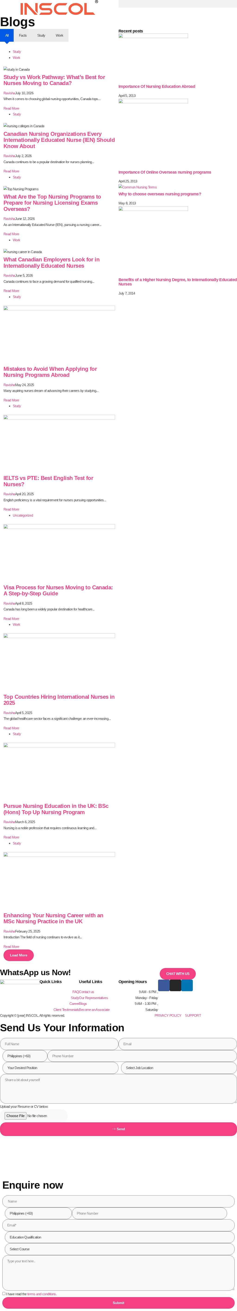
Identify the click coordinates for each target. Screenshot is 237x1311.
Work (16, 58)
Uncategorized (23, 515)
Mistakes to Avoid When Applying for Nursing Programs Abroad (50, 372)
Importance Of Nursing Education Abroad (156, 86)
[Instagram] (175, 985)
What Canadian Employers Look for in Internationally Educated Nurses (51, 262)
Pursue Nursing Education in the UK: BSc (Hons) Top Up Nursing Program (56, 809)
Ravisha (9, 93)
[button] (177, 4)
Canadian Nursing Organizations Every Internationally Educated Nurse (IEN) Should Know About (59, 140)
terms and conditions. (42, 1294)
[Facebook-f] (164, 985)
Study (17, 52)
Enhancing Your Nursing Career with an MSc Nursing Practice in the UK (53, 918)
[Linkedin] (187, 985)
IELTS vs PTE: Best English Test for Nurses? (48, 481)
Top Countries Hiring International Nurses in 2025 (59, 700)
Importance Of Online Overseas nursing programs (164, 172)
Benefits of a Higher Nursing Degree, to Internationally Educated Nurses (177, 282)
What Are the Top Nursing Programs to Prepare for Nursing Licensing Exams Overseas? (52, 203)
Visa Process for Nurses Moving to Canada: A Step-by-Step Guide (58, 590)
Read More (11, 108)
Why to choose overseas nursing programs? (159, 194)
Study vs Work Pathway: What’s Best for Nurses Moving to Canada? (54, 80)
